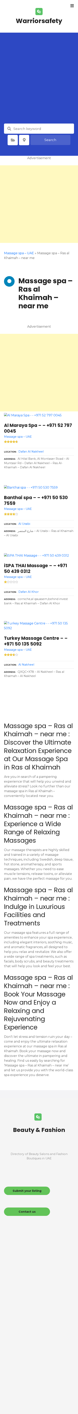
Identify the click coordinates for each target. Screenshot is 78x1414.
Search (50, 140)
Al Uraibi (24, 524)
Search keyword (9, 128)
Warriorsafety (39, 20)
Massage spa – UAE (19, 253)
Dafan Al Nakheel (31, 451)
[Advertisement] (39, 83)
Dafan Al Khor (28, 592)
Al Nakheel (26, 664)
